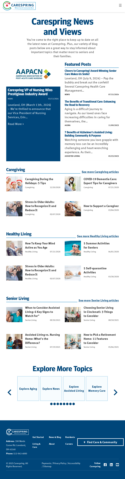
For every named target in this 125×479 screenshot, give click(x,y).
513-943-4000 (16, 453)
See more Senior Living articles (98, 300)
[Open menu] (120, 5)
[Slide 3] (58, 403)
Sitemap (47, 466)
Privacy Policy (59, 463)
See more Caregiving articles (100, 172)
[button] (9, 392)
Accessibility (74, 463)
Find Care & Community (102, 442)
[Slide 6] (67, 403)
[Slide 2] (54, 403)
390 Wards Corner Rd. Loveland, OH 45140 (16, 445)
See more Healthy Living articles (98, 236)
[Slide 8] (73, 403)
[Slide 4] (61, 403)
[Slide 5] (64, 403)
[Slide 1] (51, 403)
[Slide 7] (70, 403)
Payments (46, 463)
